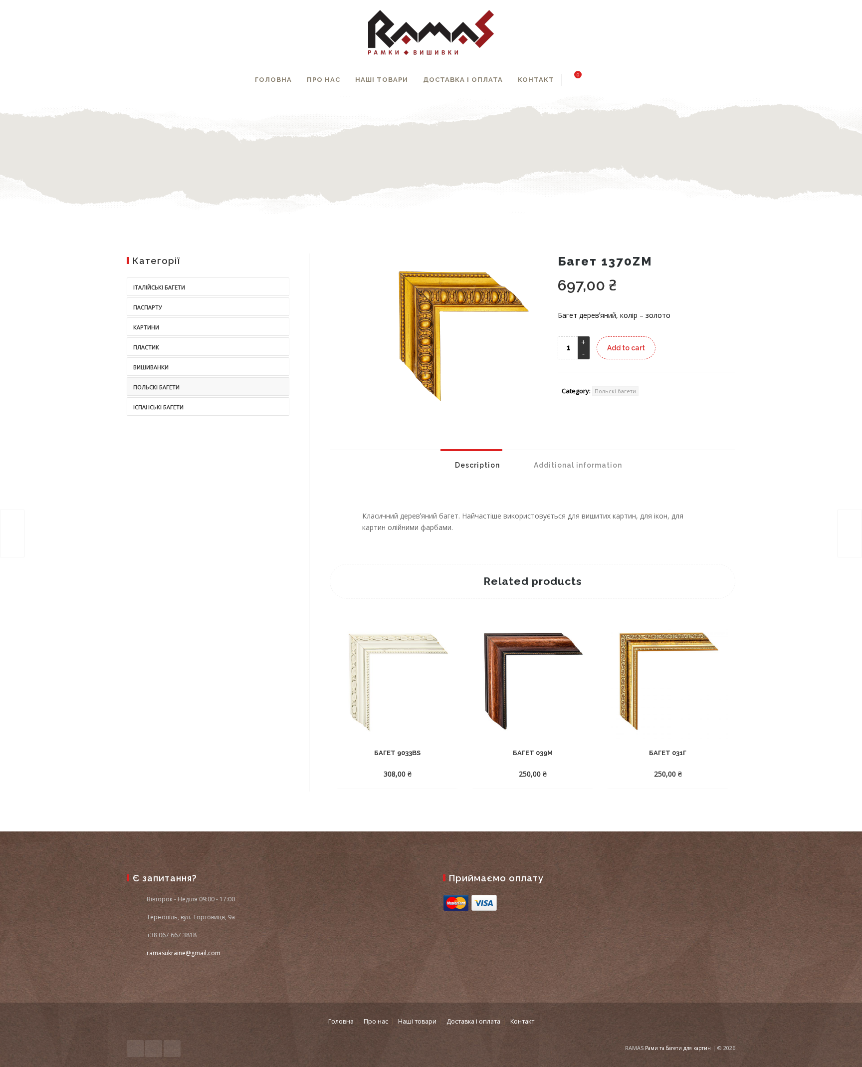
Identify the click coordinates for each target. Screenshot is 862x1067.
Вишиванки (151, 367)
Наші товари (381, 79)
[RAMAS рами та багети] (431, 32)
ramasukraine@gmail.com (183, 953)
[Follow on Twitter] (153, 1048)
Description (476, 465)
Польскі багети (615, 391)
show (606, 80)
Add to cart (626, 348)
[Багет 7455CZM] (849, 533)
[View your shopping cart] (572, 80)
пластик (146, 347)
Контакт (536, 79)
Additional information (577, 465)
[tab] (471, 465)
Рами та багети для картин (678, 1048)
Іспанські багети (158, 407)
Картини (146, 327)
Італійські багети (159, 287)
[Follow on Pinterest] (172, 1048)
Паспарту (147, 307)
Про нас (323, 79)
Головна (273, 79)
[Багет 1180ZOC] (12, 533)
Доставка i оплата (463, 79)
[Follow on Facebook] (135, 1048)
